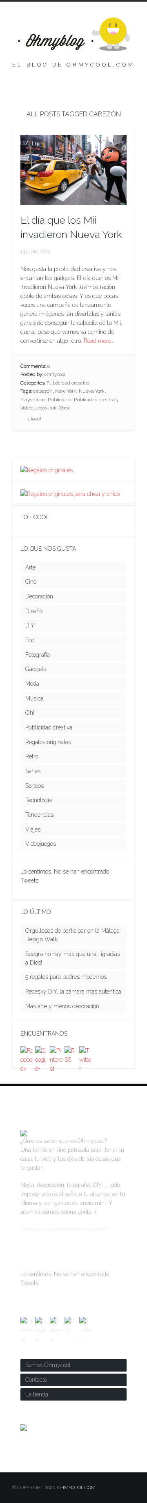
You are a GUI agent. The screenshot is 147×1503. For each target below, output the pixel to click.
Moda (32, 683)
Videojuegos (40, 843)
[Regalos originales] (46, 470)
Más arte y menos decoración (62, 1006)
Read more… (99, 341)
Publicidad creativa (68, 383)
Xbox (64, 408)
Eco (29, 640)
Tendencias (39, 815)
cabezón (43, 391)
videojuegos (33, 408)
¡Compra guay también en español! (64, 1229)
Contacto (36, 1379)
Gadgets (35, 669)
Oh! (29, 712)
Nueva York (92, 391)
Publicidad (59, 399)
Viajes (32, 829)
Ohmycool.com (76, 1487)
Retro (31, 756)
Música (34, 698)
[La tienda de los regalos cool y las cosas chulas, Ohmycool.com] (23, 1132)
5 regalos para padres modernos (66, 977)
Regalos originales (48, 742)
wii (53, 408)
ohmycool (54, 374)
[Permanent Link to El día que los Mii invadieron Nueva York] (73, 200)
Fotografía (37, 654)
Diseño (33, 611)
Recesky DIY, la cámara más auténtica (73, 991)
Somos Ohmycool (48, 1365)
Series (32, 771)
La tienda (36, 1394)
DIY (29, 625)
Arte (30, 567)
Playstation (32, 399)
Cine (30, 581)
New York (65, 391)
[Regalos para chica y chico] (70, 494)
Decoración (39, 596)
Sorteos (34, 786)
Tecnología (38, 800)
